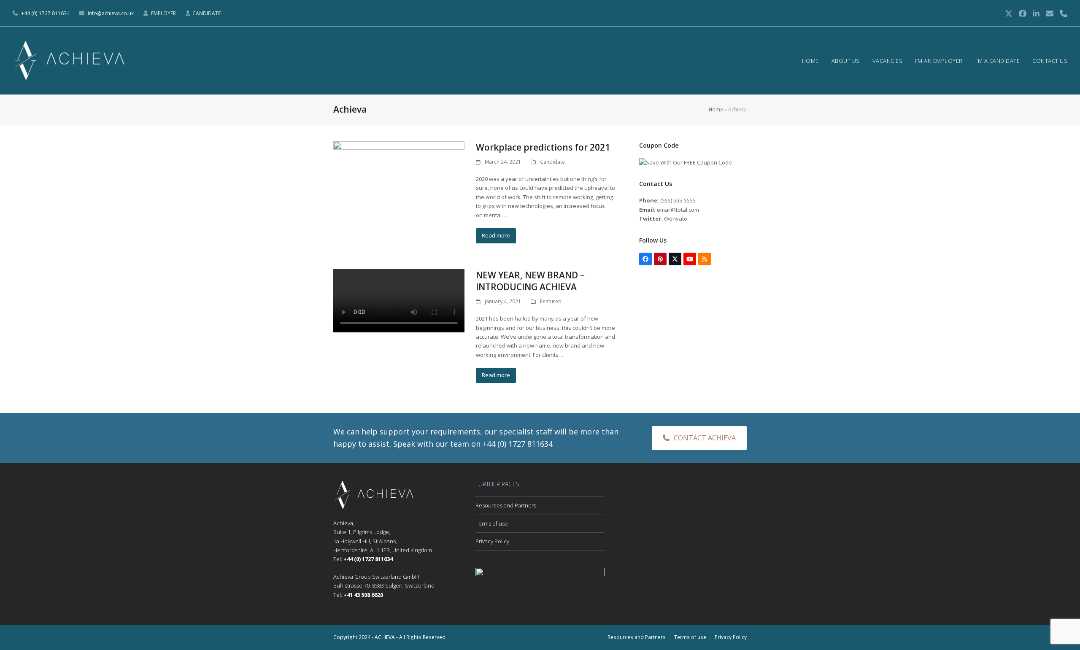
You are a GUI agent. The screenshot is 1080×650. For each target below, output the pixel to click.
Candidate (552, 161)
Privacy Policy (492, 541)
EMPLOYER (164, 13)
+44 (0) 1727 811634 (45, 13)
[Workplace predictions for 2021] (398, 177)
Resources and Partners (505, 505)
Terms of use (491, 523)
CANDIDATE (206, 13)
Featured (551, 301)
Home (716, 109)
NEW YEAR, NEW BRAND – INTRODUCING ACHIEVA (530, 281)
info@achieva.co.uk (111, 13)
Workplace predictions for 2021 (543, 147)
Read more (496, 235)
